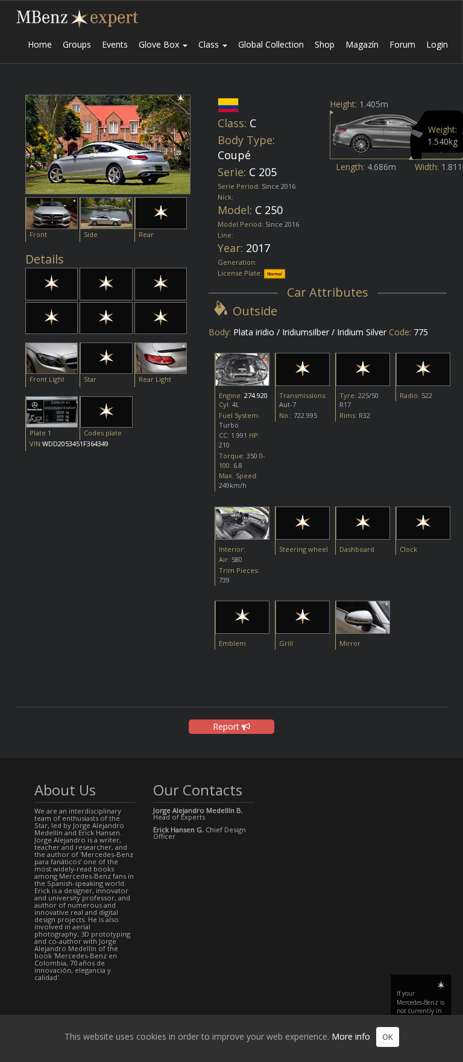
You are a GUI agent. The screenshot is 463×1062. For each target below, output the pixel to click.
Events (115, 44)
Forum (402, 44)
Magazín (362, 44)
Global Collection (271, 44)
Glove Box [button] (160, 44)
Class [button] (209, 44)
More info (351, 1036)
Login (437, 44)
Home (40, 44)
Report (227, 726)
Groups (77, 44)
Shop (325, 44)
